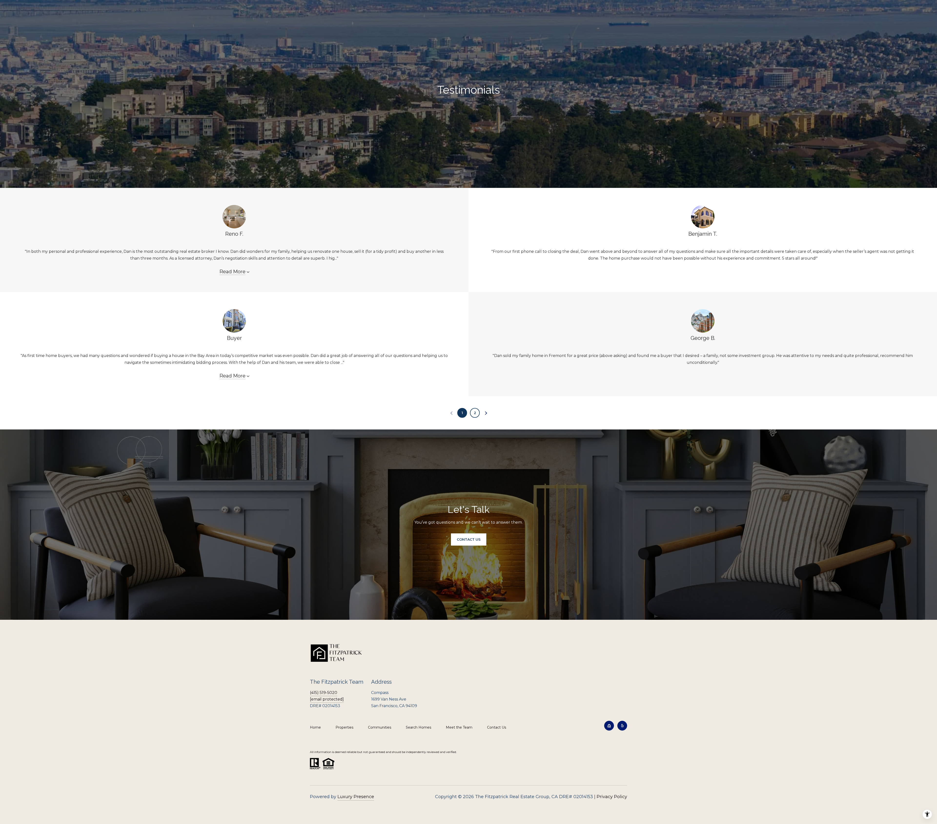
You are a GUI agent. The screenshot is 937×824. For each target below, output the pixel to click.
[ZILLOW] (609, 726)
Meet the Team (459, 727)
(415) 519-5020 (323, 692)
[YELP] (622, 726)
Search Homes (418, 727)
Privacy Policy (612, 796)
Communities (379, 727)
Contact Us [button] (468, 539)
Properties (344, 727)
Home (315, 727)
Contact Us (496, 727)
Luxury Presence (355, 796)
